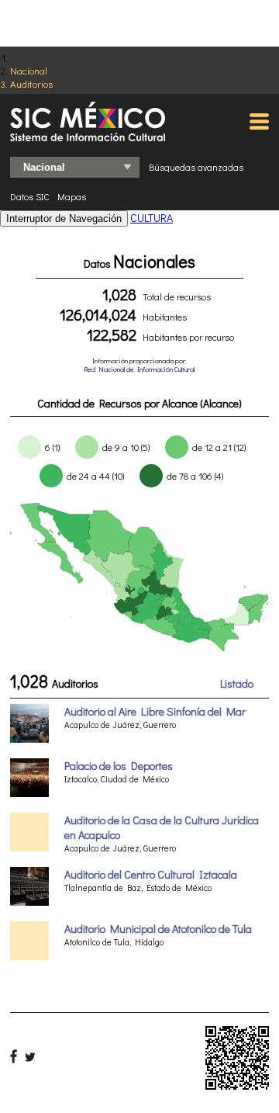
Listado (236, 683)
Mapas (71, 196)
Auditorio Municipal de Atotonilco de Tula (158, 928)
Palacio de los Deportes (118, 765)
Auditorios (31, 83)
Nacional (28, 70)
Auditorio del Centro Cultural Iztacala (150, 874)
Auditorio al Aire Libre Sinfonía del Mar (155, 711)
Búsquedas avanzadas (196, 167)
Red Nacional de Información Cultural (139, 369)
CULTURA (151, 217)
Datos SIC (30, 196)
